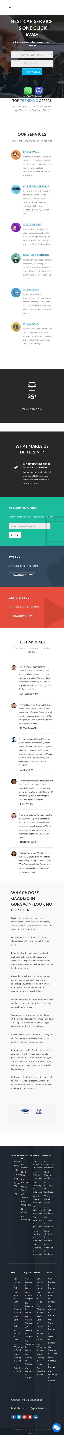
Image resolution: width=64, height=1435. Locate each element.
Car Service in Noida (40, 1283)
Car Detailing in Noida (41, 1371)
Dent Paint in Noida (39, 1297)
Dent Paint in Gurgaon (29, 1295)
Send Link (15, 535)
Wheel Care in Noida (40, 1321)
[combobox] (32, 54)
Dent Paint (23, 1173)
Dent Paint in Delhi (16, 1297)
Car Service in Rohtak (51, 1283)
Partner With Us (17, 1186)
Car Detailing (25, 1218)
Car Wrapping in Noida (41, 1347)
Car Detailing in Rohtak (52, 1376)
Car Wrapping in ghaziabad (37, 1222)
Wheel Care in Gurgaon (29, 1319)
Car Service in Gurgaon (29, 1283)
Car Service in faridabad (48, 1164)
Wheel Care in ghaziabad (37, 1199)
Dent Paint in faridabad (48, 1175)
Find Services (32, 71)
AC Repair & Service (36, 186)
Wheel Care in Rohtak (51, 1324)
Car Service (31, 151)
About (16, 1165)
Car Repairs (31, 289)
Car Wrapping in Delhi (18, 1347)
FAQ (16, 1170)
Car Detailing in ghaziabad (37, 1249)
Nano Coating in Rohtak (52, 1362)
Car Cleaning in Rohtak (52, 1311)
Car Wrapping (26, 1203)
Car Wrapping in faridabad (49, 1222)
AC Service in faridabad (48, 1209)
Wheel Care (31, 323)
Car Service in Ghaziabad (37, 1164)
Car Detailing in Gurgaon (29, 1373)
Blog (16, 1178)
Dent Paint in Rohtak (51, 1297)
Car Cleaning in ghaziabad (37, 1187)
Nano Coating (25, 1210)
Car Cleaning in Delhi (18, 1309)
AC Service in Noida (40, 1335)
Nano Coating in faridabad (48, 1235)
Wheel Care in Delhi (16, 1321)
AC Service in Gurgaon (29, 1332)
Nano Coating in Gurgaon (29, 1359)
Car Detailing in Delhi (18, 1368)
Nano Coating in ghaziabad (37, 1235)
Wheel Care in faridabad (48, 1199)
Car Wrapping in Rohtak (52, 1350)
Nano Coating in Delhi (17, 1357)
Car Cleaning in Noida (41, 1309)
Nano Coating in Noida (40, 1359)
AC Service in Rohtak (51, 1338)
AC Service (24, 1196)
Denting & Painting (36, 255)
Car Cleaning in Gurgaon (29, 1307)
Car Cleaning (32, 224)
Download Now (23, 575)
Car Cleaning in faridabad (48, 1187)
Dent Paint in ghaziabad (37, 1175)
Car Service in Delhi (17, 1283)
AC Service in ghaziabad (37, 1209)
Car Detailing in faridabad (48, 1249)
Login (16, 1193)
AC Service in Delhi (17, 1335)
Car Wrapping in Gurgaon (29, 1345)
